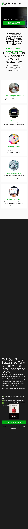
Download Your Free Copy (14, 422)
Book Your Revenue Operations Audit (14, 23)
